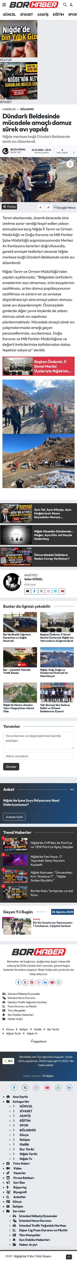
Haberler (9, 109)
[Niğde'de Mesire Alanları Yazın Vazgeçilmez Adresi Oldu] (20, 692)
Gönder (11, 767)
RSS (10, 1061)
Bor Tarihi (53, 1029)
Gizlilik (37, 1029)
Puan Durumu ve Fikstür (22, 1006)
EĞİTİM (58, 14)
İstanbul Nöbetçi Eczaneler (24, 994)
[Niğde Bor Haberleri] (34, 4)
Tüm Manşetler (17, 1010)
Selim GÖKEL (33, 579)
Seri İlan (19, 1182)
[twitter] (25, 1087)
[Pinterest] (32, 982)
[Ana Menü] (4, 5)
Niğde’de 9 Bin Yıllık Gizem (32, 1256)
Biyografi (20, 1192)
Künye (10, 1029)
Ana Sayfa (20, 1097)
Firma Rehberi (23, 1178)
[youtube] (47, 1087)
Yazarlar (19, 1173)
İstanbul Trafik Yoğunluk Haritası (27, 1002)
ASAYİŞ (42, 14)
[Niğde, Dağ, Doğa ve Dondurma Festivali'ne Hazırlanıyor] (57, 657)
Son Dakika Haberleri (20, 1014)
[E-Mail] (27, 591)
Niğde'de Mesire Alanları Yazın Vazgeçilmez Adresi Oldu (18, 708)
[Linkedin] (55, 591)
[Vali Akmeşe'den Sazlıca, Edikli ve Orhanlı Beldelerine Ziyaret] (57, 692)
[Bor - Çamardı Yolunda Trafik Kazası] (20, 657)
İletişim (24, 1029)
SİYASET (26, 14)
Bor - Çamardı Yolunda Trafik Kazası (16, 671)
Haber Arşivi (15, 1019)
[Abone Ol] (65, 207)
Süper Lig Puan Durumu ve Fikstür (43, 1230)
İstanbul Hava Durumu (21, 998)
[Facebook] (34, 591)
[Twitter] (41, 591)
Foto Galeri (21, 1163)
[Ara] (64, 4)
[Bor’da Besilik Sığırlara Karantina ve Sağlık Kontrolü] (20, 622)
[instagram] (36, 1087)
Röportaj (20, 1187)
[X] (25, 982)
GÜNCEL (9, 14)
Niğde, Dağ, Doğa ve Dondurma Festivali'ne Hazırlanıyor (54, 673)
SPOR (72, 14)
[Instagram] (48, 591)
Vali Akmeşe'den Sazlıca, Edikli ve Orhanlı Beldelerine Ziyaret (55, 708)
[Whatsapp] (59, 982)
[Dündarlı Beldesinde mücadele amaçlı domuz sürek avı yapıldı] (38, 179)
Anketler (19, 1197)
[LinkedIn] (45, 982)
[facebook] (14, 1087)
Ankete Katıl (14, 817)
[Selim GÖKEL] (12, 582)
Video (17, 1168)
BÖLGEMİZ (27, 109)
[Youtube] (62, 591)
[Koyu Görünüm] (71, 4)
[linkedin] (69, 1087)
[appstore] (38, 1042)
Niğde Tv (32, 1033)
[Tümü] (72, 789)
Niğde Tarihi (13, 1033)
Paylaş (11, 206)
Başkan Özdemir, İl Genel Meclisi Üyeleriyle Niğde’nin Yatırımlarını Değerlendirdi (57, 638)
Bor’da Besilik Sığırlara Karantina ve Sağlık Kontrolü (17, 638)
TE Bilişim (48, 1076)
